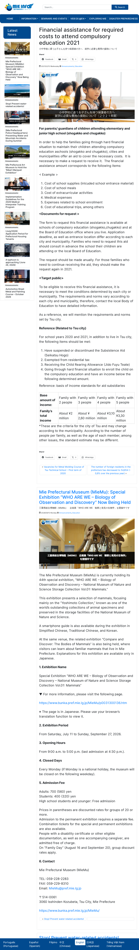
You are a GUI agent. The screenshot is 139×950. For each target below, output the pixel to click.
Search (121, 7)
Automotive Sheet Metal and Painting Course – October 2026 (15, 293)
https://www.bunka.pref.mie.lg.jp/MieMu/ (69, 911)
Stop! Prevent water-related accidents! (16, 105)
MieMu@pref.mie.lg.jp (65, 888)
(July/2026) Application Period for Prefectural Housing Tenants (17, 235)
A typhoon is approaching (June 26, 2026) (15, 262)
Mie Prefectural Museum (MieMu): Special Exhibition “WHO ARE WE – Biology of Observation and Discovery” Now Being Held (17, 70)
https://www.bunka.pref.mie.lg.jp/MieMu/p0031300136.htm (83, 703)
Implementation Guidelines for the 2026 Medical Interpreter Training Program (16, 202)
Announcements (11, 58)
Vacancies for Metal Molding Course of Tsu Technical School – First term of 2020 (64, 470)
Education (78, 66)
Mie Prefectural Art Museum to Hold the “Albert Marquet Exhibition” (16, 168)
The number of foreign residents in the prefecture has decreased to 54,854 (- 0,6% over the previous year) (111, 470)
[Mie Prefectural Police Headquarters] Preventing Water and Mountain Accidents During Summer (17, 135)
